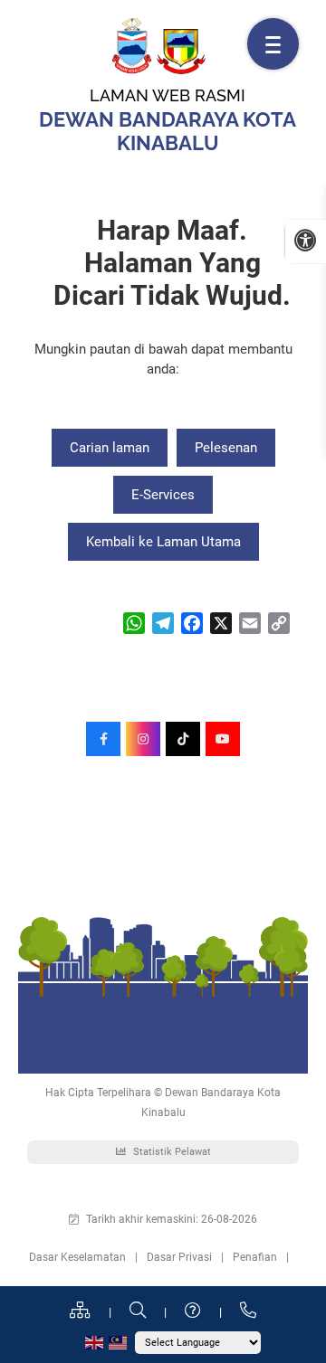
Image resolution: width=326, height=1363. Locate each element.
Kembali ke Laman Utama (163, 542)
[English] (95, 1341)
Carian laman (109, 448)
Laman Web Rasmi (167, 95)
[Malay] (118, 1341)
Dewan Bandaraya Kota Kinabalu (167, 131)
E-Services (163, 495)
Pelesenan (226, 448)
